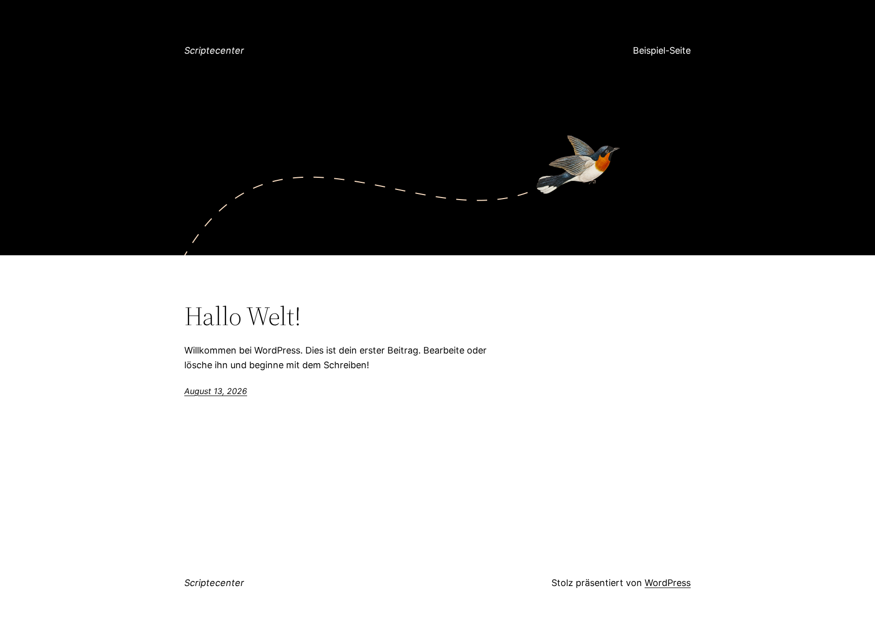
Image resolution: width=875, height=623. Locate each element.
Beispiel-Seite (662, 50)
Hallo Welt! (242, 316)
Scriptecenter (214, 50)
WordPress (668, 582)
